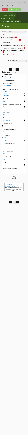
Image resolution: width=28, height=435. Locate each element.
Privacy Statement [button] (7, 6)
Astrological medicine (7, 18)
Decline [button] (5, 9)
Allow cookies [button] (14, 9)
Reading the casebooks (8, 15)
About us (18, 21)
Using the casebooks (7, 21)
